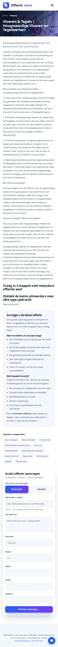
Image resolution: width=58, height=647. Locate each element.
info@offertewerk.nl (22, 641)
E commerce (45, 440)
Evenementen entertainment (17, 445)
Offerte (21, 5)
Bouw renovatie (28, 440)
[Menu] (52, 5)
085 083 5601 (38, 641)
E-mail (8, 580)
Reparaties (27, 456)
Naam (8, 566)
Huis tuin (38, 445)
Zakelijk (8, 461)
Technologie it (42, 456)
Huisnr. (8, 552)
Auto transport (11, 440)
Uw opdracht (11, 514)
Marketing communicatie (32, 451)
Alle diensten (21, 461)
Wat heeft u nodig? (14, 497)
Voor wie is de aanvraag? (16, 483)
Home (5, 15)
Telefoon (9, 594)
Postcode (9, 536)
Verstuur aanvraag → (29, 609)
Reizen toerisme (12, 456)
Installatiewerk (11, 451)
